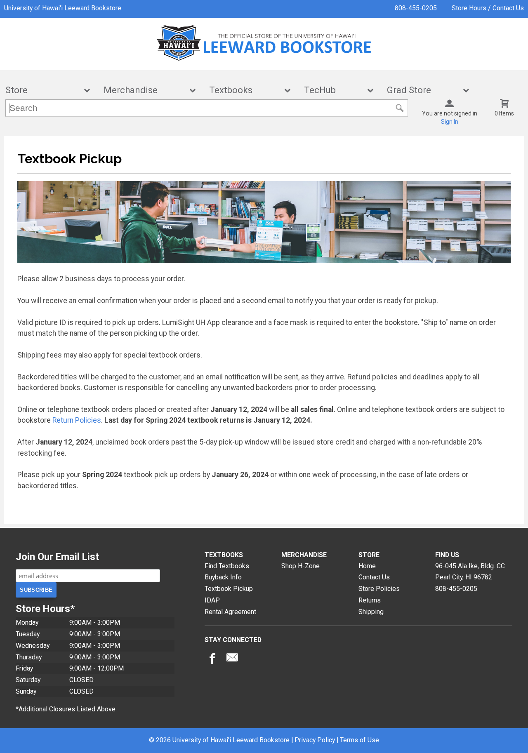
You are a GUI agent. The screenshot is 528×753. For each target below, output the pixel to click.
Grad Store (422, 90)
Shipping (371, 612)
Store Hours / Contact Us (488, 8)
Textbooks (244, 90)
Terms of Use (359, 740)
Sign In (449, 121)
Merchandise (144, 90)
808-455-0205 (416, 8)
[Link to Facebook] (211, 659)
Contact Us (374, 577)
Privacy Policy (315, 740)
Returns (369, 600)
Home (367, 566)
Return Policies (76, 420)
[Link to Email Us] (232, 659)
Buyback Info (223, 577)
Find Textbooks (227, 566)
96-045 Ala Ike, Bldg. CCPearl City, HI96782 (470, 571)
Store (42, 90)
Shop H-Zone (300, 566)
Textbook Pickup (229, 589)
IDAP (212, 600)
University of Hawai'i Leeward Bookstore (62, 8)
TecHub (333, 90)
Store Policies (379, 589)
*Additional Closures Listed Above (66, 709)
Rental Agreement (230, 612)
